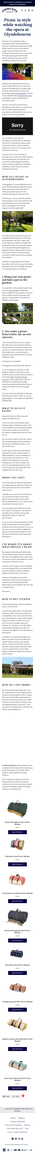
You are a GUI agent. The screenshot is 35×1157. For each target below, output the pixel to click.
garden (9, 184)
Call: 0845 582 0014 (15, 1128)
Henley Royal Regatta (18, 93)
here (3, 298)
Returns (27, 1125)
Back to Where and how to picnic (19, 1110)
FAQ (26, 1128)
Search (13, 1118)
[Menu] (32, 10)
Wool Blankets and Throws (19, 1144)
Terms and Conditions (13, 1125)
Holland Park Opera (24, 96)
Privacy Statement (17, 1121)
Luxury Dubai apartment (17, 1132)
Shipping (21, 1118)
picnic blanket (14, 290)
